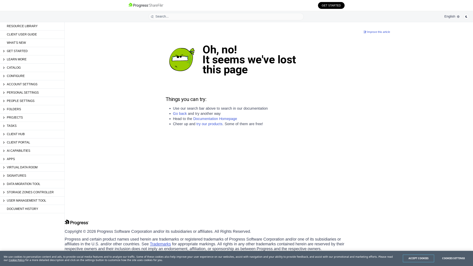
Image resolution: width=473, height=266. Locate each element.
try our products (209, 124)
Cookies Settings (453, 258)
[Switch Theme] (466, 17)
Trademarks (160, 244)
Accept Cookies (419, 258)
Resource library (22, 26)
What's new (16, 42)
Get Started (331, 5)
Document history (22, 208)
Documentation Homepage (215, 119)
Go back (180, 113)
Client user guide (22, 34)
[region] (236, 258)
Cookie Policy (17, 260)
